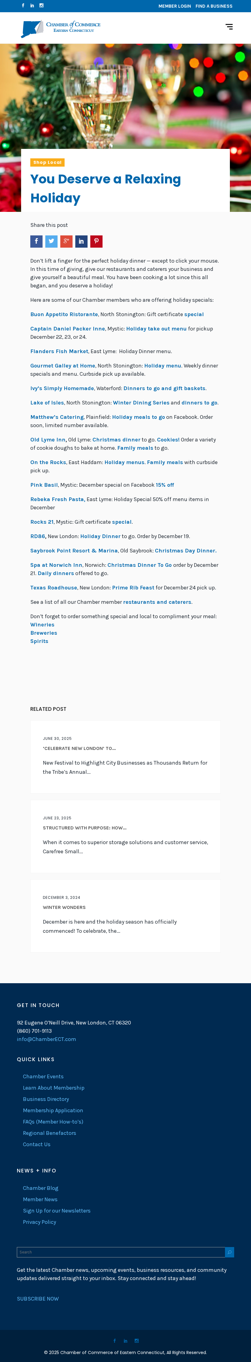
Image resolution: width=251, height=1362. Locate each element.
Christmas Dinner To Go (140, 565)
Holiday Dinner (100, 536)
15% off (165, 485)
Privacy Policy (39, 1222)
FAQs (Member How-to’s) (53, 1121)
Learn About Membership (53, 1087)
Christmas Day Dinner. (185, 550)
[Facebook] (23, 6)
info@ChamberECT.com (46, 1039)
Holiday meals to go (138, 417)
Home (62, 365)
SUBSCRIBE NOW (38, 1298)
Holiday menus (124, 462)
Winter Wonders (64, 907)
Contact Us (37, 1144)
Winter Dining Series (141, 402)
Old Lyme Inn (48, 439)
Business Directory (46, 1099)
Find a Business (214, 6)
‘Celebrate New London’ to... (79, 748)
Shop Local (47, 162)
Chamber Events (43, 1076)
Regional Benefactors (49, 1133)
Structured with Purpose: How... (84, 828)
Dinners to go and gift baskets (164, 388)
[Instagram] (41, 6)
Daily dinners (56, 573)
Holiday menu (162, 365)
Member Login (175, 6)
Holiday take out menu (156, 328)
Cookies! (168, 439)
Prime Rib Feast (133, 587)
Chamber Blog (40, 1188)
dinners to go (199, 402)
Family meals (135, 448)
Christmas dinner (116, 439)
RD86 (37, 536)
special (194, 314)
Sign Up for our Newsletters (57, 1210)
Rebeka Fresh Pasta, (57, 499)
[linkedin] (32, 6)
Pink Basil (44, 485)
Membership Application (53, 1110)
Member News (40, 1199)
